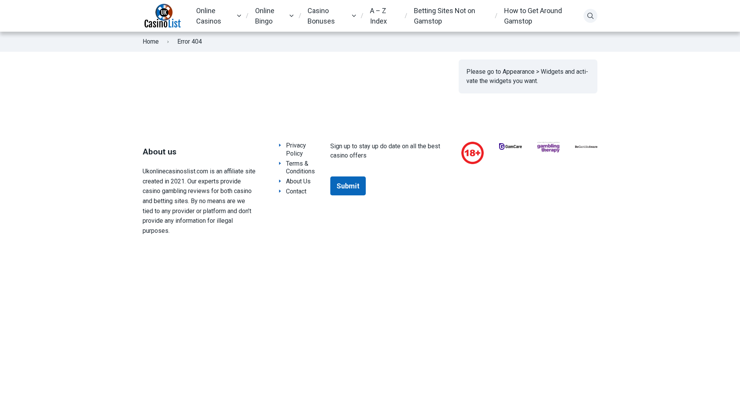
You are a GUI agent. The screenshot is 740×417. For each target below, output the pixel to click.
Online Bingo (264, 16)
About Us (298, 181)
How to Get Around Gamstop (533, 16)
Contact (296, 191)
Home (151, 41)
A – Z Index (378, 16)
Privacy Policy (296, 149)
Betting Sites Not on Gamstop (444, 16)
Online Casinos (208, 16)
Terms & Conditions (300, 167)
